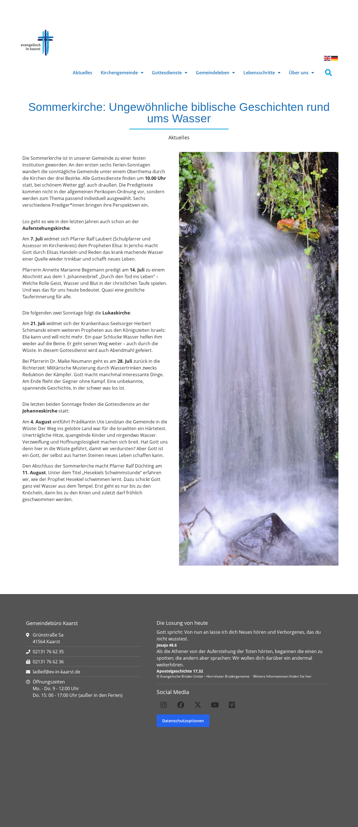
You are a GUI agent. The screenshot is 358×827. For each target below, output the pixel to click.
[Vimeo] (232, 705)
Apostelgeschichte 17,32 (180, 671)
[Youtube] (215, 705)
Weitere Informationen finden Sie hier (282, 676)
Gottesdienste (167, 73)
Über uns (298, 73)
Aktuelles (82, 73)
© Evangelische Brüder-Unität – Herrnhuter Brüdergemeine (203, 676)
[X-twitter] (198, 705)
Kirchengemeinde (119, 73)
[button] (328, 72)
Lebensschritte (259, 73)
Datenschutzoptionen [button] (183, 720)
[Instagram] (164, 705)
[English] (327, 58)
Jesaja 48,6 (167, 645)
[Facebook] (181, 705)
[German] (334, 58)
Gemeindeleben (212, 73)
